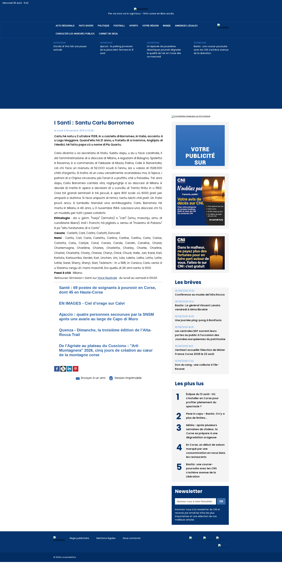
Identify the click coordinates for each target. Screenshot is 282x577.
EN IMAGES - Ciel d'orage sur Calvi (92, 303)
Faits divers (86, 25)
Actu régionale (65, 25)
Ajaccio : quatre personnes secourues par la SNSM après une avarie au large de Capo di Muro (106, 316)
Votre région (150, 25)
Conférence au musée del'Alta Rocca (200, 302)
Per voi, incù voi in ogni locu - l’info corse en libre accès (141, 13)
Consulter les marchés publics (75, 33)
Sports (133, 25)
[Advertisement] (141, 86)
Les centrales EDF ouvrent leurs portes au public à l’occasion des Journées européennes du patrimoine (200, 343)
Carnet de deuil (108, 33)
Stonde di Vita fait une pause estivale (69, 48)
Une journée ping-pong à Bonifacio (198, 328)
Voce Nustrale (107, 278)
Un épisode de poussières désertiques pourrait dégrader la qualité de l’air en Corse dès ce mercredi (164, 51)
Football (119, 25)
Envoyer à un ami (92, 378)
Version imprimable (128, 378)
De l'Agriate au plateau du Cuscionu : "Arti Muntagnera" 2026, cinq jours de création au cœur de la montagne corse (106, 350)
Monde (167, 25)
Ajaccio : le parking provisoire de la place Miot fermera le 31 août (116, 50)
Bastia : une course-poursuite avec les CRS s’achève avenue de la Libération (211, 50)
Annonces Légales (186, 25)
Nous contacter (132, 545)
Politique (103, 25)
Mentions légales (106, 545)
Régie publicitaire (80, 545)
